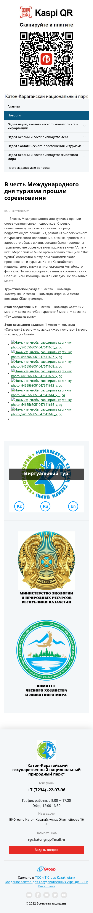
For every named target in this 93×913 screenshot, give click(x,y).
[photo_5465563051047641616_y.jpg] (50, 412)
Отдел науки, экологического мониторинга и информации (43, 126)
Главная (14, 106)
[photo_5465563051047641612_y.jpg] (50, 383)
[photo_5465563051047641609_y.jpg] (50, 373)
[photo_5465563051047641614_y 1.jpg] (50, 392)
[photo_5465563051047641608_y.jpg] (50, 364)
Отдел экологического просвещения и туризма (45, 146)
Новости (14, 115)
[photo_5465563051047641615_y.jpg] (50, 402)
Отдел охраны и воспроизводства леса (38, 137)
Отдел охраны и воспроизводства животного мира (43, 157)
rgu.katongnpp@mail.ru (46, 839)
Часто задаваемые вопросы (29, 168)
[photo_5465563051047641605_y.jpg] (50, 345)
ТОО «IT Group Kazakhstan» (55, 878)
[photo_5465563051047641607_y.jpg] (50, 354)
